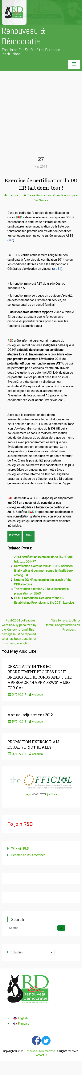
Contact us (41, 1055)
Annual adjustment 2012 (30, 714)
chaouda (13, 195)
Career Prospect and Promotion (47, 195)
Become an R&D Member (28, 855)
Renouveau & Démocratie (23, 36)
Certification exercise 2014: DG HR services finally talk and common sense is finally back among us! (43, 570)
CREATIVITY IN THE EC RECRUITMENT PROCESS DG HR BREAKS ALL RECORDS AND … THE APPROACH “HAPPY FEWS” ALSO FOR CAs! (39, 677)
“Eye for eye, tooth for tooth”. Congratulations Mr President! (63, 625)
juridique (52, 794)
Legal (28, 794)
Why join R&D (20, 848)
